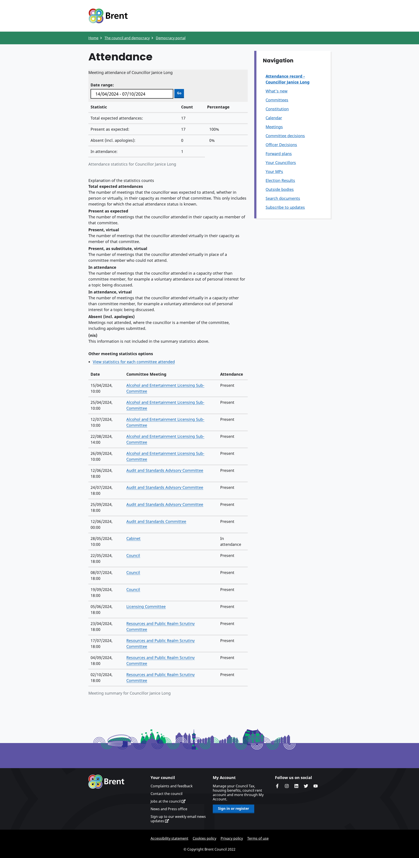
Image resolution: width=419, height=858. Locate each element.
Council (133, 555)
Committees (277, 100)
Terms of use (258, 838)
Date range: (102, 84)
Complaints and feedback (172, 786)
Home (93, 38)
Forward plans (279, 153)
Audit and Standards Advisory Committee (164, 470)
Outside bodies (280, 189)
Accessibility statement (169, 838)
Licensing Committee (146, 606)
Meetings (274, 126)
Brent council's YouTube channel (315, 786)
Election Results (280, 180)
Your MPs (274, 171)
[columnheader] (106, 374)
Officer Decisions (281, 144)
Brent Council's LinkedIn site (296, 786)
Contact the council (166, 793)
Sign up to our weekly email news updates (178, 818)
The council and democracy (127, 38)
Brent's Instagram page (287, 786)
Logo (108, 16)
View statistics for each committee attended (134, 361)
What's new (276, 91)
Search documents (283, 198)
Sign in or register (233, 808)
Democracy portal (170, 38)
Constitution (277, 108)
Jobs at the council (166, 801)
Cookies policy (204, 838)
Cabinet (133, 538)
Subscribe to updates (285, 207)
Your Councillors (281, 162)
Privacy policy (232, 838)
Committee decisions (285, 135)
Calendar (274, 117)
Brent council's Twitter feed (306, 786)
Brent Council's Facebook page (277, 786)
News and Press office (169, 809)
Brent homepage (106, 782)
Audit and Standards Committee (156, 521)
